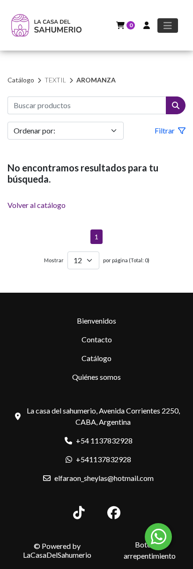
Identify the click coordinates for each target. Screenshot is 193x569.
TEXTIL (55, 80)
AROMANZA (96, 80)
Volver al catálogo (36, 204)
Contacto (97, 339)
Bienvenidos (96, 320)
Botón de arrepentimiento (150, 550)
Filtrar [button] (165, 130)
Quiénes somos (96, 376)
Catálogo (20, 80)
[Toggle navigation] (167, 25)
